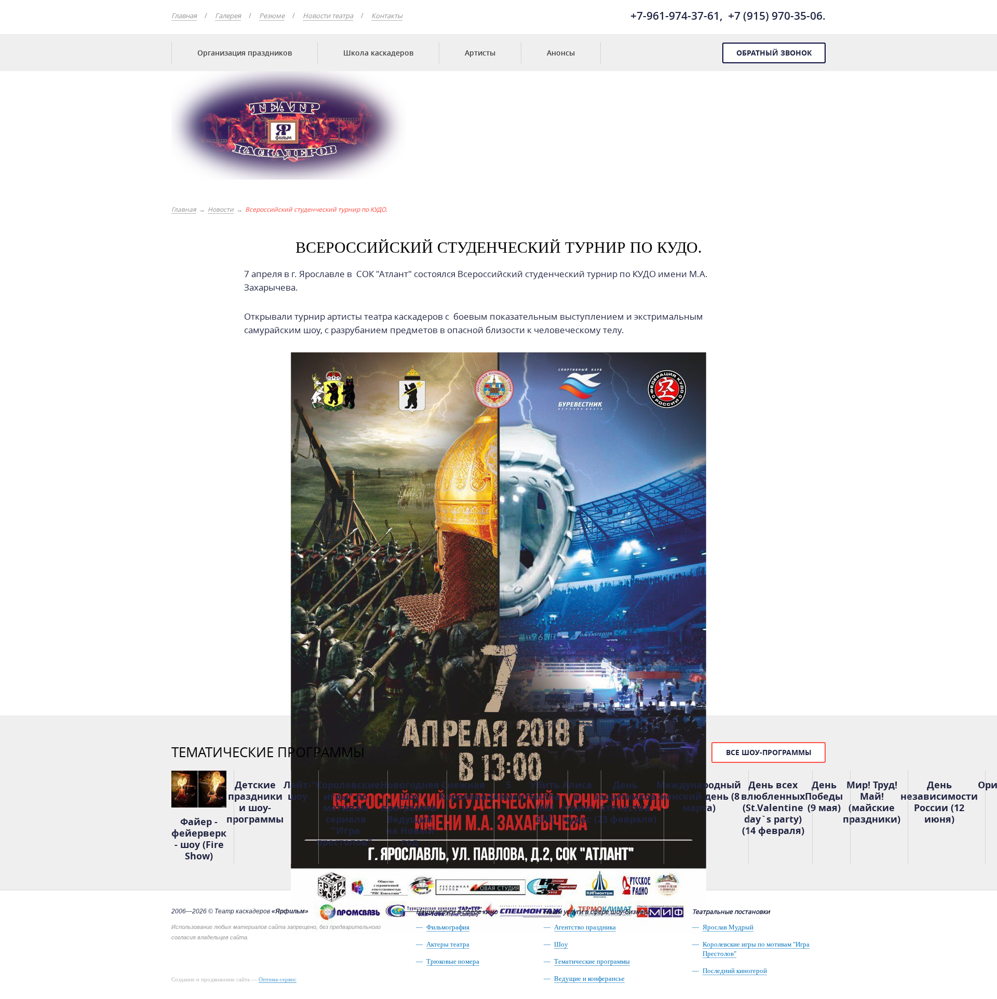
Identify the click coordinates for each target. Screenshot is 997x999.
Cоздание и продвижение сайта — (234, 979)
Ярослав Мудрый (728, 927)
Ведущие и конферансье (589, 978)
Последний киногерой (735, 971)
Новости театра (328, 15)
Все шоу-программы (769, 752)
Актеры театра (447, 944)
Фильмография (447, 927)
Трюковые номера (452, 961)
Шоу (561, 944)
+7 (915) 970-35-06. (777, 15)
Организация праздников (244, 53)
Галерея (228, 15)
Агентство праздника (585, 927)
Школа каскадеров (378, 53)
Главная (184, 15)
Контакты (386, 15)
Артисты (480, 53)
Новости (221, 209)
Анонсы (561, 53)
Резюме (272, 15)
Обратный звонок (774, 53)
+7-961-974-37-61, (676, 15)
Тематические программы (592, 961)
